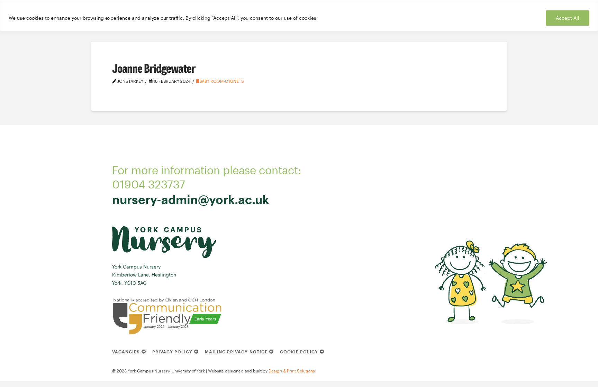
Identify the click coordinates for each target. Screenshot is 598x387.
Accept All (567, 18)
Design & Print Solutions (292, 370)
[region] (299, 16)
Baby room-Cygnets (221, 81)
